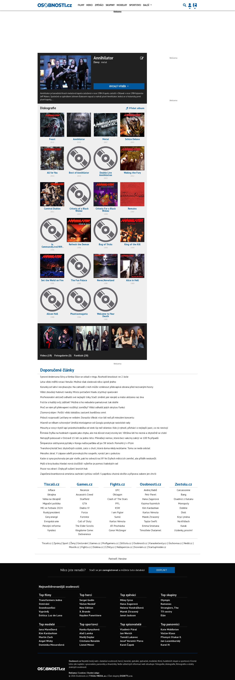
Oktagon (117, 494)
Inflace (51, 490)
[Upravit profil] (141, 58)
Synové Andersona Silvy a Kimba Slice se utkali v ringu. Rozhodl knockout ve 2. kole (84, 376)
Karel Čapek (127, 644)
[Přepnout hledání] (184, 5)
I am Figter (117, 512)
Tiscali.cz (51, 484)
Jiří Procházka (117, 525)
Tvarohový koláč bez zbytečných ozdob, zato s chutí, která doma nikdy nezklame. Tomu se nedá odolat (95, 448)
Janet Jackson (128, 615)
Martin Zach (46, 637)
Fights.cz (117, 484)
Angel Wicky (46, 640)
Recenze (84, 490)
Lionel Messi (86, 644)
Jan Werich (126, 633)
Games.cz (84, 484)
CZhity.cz (110, 547)
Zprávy (57, 543)
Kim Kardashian (150, 507)
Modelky (122, 5)
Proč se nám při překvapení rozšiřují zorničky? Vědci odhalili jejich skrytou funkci (82, 407)
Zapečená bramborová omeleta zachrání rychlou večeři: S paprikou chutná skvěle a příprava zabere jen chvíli (98, 473)
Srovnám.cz (140, 547)
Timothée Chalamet (150, 530)
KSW (117, 507)
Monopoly (183, 503)
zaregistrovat (110, 570)
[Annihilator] (65, 72)
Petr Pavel (150, 494)
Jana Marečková (48, 629)
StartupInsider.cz (157, 547)
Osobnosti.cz (150, 484)
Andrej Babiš (150, 490)
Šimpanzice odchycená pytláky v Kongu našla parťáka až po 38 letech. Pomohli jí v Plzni (86, 443)
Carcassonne (183, 490)
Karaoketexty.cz (158, 543)
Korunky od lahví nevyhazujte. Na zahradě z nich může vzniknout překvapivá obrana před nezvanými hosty (96, 386)
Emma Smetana (150, 525)
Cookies (82, 673)
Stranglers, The (170, 607)
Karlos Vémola (117, 521)
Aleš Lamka (86, 633)
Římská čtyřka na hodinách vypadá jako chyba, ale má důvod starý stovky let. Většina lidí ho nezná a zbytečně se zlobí (103, 432)
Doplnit (161, 570)
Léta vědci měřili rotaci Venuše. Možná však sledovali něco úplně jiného (78, 381)
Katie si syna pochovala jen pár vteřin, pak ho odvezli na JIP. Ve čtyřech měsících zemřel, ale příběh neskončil (98, 458)
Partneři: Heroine (118, 558)
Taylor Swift (150, 521)
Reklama (73, 673)
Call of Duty (84, 521)
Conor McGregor (117, 530)
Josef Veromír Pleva (131, 640)
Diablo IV (85, 507)
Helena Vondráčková (132, 607)
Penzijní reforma (51, 525)
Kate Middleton (170, 629)
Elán (163, 615)
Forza (84, 512)
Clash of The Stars (117, 499)
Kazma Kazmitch (150, 503)
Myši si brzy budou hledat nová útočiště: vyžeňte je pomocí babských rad (79, 463)
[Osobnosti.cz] (55, 5)
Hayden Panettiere (90, 615)
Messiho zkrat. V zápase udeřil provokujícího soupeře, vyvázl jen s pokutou (80, 453)
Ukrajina (51, 494)
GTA (84, 503)
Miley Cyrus (126, 600)
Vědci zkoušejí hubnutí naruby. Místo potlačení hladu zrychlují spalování (79, 392)
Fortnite (84, 516)
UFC (117, 490)
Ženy (72, 543)
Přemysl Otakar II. (171, 637)
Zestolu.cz (183, 484)
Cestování (82, 543)
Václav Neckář (87, 603)
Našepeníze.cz (124, 547)
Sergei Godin (86, 600)
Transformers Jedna (50, 600)
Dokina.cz (98, 547)
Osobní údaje (93, 673)
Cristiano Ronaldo (89, 640)
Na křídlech (183, 521)
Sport (65, 543)
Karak (183, 525)
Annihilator (103, 58)
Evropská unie (51, 521)
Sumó (117, 516)
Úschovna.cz (175, 543)
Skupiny (110, 5)
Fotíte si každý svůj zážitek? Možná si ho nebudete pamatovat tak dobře (79, 402)
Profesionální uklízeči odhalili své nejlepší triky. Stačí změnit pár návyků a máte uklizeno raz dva (92, 397)
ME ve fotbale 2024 (51, 507)
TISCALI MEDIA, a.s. (98, 676)
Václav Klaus (168, 633)
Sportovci (135, 5)
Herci (89, 5)
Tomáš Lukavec (129, 637)
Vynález (51, 530)
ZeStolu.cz (125, 543)
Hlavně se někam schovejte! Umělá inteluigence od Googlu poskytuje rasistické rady (85, 422)
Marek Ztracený (150, 516)
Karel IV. (165, 644)
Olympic (165, 600)
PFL (117, 503)
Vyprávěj (44, 611)
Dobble (183, 507)
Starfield (84, 499)
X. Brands (84, 611)
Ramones (166, 603)
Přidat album (136, 108)
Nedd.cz (188, 543)
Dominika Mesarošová (51, 644)
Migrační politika (51, 503)
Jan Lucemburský (170, 640)
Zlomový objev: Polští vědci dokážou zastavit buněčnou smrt (73, 412)
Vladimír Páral (128, 629)
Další (146, 5)
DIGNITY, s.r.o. (126, 676)
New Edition (86, 607)
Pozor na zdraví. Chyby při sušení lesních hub (64, 468)
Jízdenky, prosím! (183, 530)
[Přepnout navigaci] (189, 5)
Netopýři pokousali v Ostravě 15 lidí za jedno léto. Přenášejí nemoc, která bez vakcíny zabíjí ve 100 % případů (99, 438)
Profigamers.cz (110, 543)
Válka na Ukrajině (52, 499)
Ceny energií (51, 516)
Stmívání (44, 603)
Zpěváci (99, 5)
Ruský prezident (51, 512)
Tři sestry (166, 611)
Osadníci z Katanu (183, 499)
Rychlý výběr (117, 86)
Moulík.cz (74, 547)
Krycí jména (183, 516)
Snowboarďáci (47, 607)
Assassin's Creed (84, 494)
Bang (183, 494)
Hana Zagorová (150, 499)
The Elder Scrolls (84, 525)
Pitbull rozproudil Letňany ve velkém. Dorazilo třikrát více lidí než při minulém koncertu (87, 417)
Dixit (183, 512)
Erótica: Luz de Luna (50, 615)
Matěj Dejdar (86, 637)
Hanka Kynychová (89, 629)
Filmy (81, 5)
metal (104, 62)
